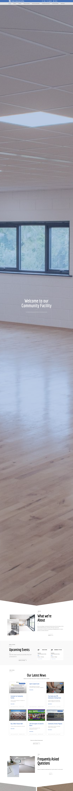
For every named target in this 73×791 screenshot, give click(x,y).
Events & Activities (35, 3)
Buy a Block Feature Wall (17, 723)
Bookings (63, 3)
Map (38, 655)
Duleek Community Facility (17, 1)
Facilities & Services (46, 3)
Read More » (13, 728)
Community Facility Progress (55, 723)
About (14, 3)
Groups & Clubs (55, 3)
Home (9, 3)
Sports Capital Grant (34, 684)
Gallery (19, 3)
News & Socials (27, 3)
